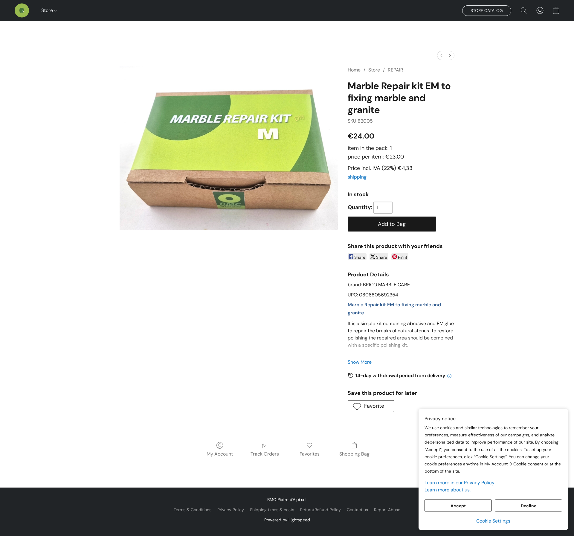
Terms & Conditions (192, 509)
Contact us (357, 509)
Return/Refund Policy (320, 509)
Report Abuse (387, 509)
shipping (357, 177)
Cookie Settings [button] (493, 521)
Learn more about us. (448, 490)
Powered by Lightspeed (287, 520)
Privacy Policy (230, 509)
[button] (21, 10)
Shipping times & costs (272, 509)
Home (354, 70)
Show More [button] (360, 362)
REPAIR (395, 70)
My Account (220, 454)
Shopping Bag (354, 454)
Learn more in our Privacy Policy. (460, 482)
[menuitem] (441, 55)
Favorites (310, 454)
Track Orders (265, 454)
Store (47, 10)
